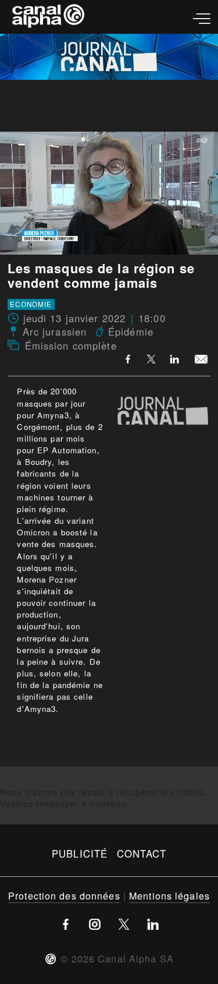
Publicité (80, 853)
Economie (31, 304)
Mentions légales (169, 895)
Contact (141, 853)
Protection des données (64, 895)
